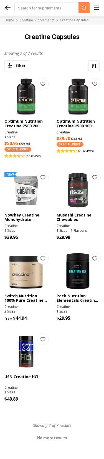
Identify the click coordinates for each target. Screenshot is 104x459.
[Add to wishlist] (43, 84)
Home (9, 20)
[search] (84, 7)
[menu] (96, 7)
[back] (7, 7)
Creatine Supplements (37, 20)
